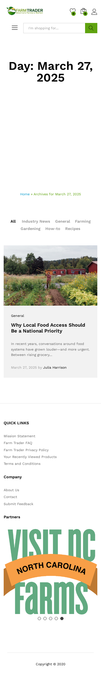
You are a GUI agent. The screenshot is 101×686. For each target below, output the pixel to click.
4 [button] (56, 618)
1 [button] (39, 618)
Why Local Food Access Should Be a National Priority (48, 328)
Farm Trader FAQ (18, 443)
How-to (52, 228)
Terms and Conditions (22, 464)
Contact (10, 497)
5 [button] (61, 618)
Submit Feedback (18, 504)
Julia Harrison (55, 367)
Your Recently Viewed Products (30, 457)
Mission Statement (19, 436)
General (62, 221)
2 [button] (45, 618)
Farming (83, 221)
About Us (11, 490)
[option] (50, 571)
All (13, 221)
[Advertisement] (50, 138)
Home (25, 194)
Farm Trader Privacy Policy (26, 450)
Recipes (72, 228)
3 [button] (50, 618)
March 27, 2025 (24, 367)
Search (91, 28)
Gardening (30, 228)
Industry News (36, 221)
